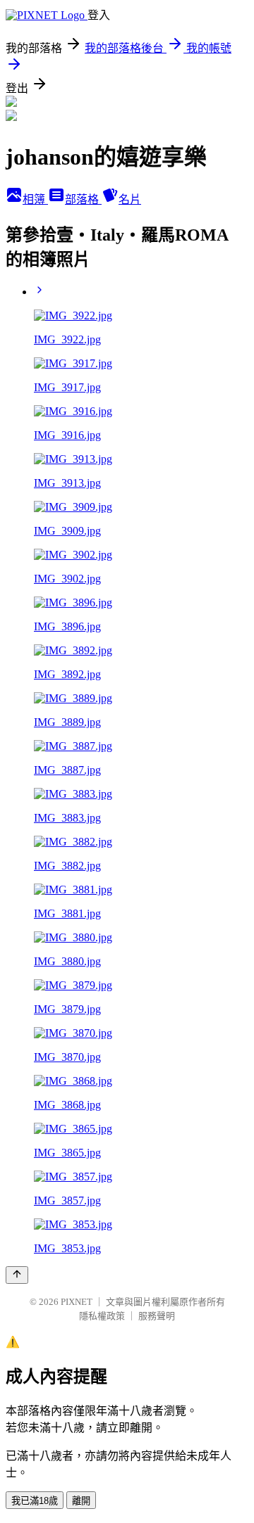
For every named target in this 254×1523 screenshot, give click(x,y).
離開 (81, 1501)
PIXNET (76, 1301)
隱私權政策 (102, 1316)
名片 (130, 199)
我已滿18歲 (34, 1501)
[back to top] (17, 1275)
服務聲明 (156, 1316)
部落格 (83, 199)
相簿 (35, 199)
